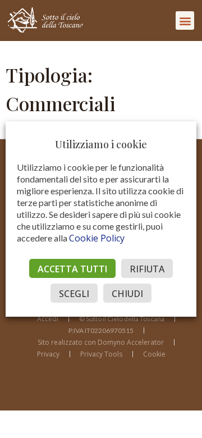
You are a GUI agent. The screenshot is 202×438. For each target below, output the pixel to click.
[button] (185, 20)
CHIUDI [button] (127, 294)
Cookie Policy (97, 238)
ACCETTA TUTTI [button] (72, 269)
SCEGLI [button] (74, 294)
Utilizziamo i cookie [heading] (101, 144)
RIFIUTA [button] (147, 269)
